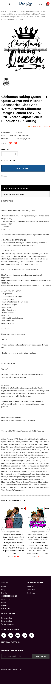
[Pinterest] (31, 635)
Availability (6, 132)
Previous (46, 97)
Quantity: (5, 149)
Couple (13, 11)
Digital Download (9, 135)
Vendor (4, 139)
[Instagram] (24, 635)
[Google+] (17, 635)
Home (3, 11)
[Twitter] (10, 635)
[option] (25, 49)
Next (49, 97)
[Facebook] (3, 635)
